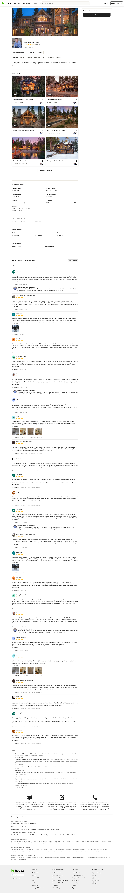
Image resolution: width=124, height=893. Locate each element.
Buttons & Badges (56, 888)
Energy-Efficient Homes (52, 857)
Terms (33, 880)
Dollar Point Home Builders (35, 841)
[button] (45, 250)
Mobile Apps (35, 885)
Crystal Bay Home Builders (92, 841)
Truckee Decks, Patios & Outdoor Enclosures (82, 851)
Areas (43, 57)
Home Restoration (21, 859)
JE (14, 339)
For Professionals (56, 873)
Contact (74, 885)
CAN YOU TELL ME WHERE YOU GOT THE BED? (35, 759)
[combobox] (65, 3)
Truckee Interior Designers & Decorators (22, 849)
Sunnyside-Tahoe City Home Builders (50, 843)
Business (29, 57)
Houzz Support (76, 883)
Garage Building (101, 857)
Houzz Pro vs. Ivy (56, 878)
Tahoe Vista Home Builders (65, 841)
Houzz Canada (76, 873)
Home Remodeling (31, 857)
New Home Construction (18, 857)
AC (14, 272)
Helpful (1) (16, 352)
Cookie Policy (35, 883)
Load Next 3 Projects (45, 170)
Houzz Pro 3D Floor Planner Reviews (61, 883)
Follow (75, 203)
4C (14, 417)
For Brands (55, 885)
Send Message (96, 15)
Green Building (92, 857)
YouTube (97, 880)
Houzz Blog (98, 873)
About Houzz (35, 873)
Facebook (97, 878)
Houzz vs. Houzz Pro (57, 875)
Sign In (74, 888)
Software (26, 3)
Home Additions (41, 857)
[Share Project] (42, 99)
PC (14, 400)
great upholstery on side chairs (30, 772)
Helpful (16, 284)
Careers (34, 875)
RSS (96, 883)
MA (14, 493)
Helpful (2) (16, 437)
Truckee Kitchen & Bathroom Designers (44, 849)
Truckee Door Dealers (101, 851)
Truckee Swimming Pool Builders (33, 851)
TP (14, 475)
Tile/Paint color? (26, 754)
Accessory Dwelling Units (80, 857)
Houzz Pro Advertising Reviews (60, 880)
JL (14, 314)
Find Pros (16, 3)
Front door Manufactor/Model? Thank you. (33, 767)
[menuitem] (17, 3)
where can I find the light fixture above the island (35, 783)
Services (37, 57)
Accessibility (75, 880)
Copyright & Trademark (38, 888)
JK (14, 357)
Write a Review (73, 260)
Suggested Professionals (78, 878)
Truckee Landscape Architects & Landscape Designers (87, 849)
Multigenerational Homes (66, 857)
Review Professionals (77, 875)
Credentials (50, 57)
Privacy (33, 878)
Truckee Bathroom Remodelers (63, 849)
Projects (22, 57)
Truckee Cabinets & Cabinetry (51, 851)
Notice (38, 878)
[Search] (42, 3)
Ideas (35, 3)
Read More (15, 66)
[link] (15, 281)
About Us (15, 57)
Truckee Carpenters (64, 851)
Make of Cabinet (26, 778)
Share (32, 52)
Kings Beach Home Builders (50, 841)
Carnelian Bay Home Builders (19, 841)
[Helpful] (13, 284)
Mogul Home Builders (22, 843)
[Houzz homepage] (6, 3)
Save (40, 52)
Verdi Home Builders (78, 841)
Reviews (58, 57)
